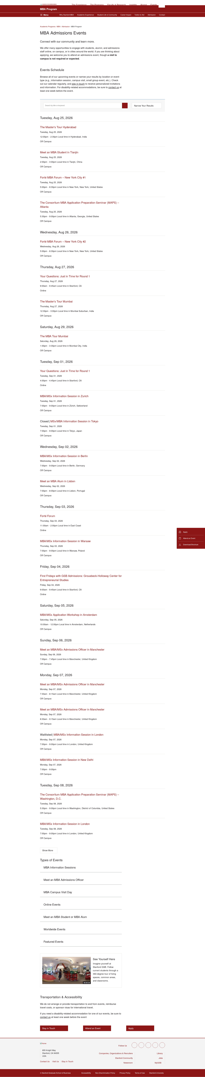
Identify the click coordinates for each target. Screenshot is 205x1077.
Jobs (161, 1058)
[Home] (43, 1043)
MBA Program (48, 9)
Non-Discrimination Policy (105, 1073)
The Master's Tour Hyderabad (58, 127)
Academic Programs (47, 26)
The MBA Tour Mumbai (54, 336)
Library (160, 1053)
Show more (47, 850)
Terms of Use (140, 1073)
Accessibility (86, 1073)
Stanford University (157, 1073)
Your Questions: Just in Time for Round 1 (65, 276)
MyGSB (159, 1062)
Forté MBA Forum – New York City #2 (63, 241)
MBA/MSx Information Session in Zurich (65, 396)
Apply (138, 1029)
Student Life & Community (107, 15)
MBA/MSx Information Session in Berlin (64, 456)
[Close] (175, 538)
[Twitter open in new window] (134, 1045)
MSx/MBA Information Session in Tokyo (75, 421)
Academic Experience (85, 15)
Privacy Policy (126, 1073)
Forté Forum (48, 516)
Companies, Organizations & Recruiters (116, 1053)
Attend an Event (92, 1028)
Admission (152, 15)
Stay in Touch (52, 1029)
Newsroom (128, 1062)
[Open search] (162, 4)
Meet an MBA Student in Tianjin (60, 152)
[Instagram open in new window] (148, 1045)
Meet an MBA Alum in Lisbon (58, 481)
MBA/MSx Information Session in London (79, 734)
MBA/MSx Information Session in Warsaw (66, 541)
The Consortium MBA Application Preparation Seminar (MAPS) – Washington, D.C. (79, 796)
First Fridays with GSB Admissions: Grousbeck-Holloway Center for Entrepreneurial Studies (81, 578)
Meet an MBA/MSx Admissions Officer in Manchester (73, 649)
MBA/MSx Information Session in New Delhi (67, 759)
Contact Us (45, 1061)
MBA (58, 26)
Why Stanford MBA (66, 15)
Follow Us (122, 1045)
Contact (162, 15)
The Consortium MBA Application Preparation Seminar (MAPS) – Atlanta (79, 204)
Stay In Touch (67, 1061)
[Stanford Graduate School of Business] (48, 5)
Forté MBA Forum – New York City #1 (63, 177)
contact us (113, 87)
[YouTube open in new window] (155, 1045)
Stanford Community (124, 1058)
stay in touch (78, 83)
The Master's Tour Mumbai (57, 301)
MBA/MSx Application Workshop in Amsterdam (69, 614)
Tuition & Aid (139, 15)
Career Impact (125, 15)
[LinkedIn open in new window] (162, 1045)
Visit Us (55, 1061)
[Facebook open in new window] (141, 1045)
